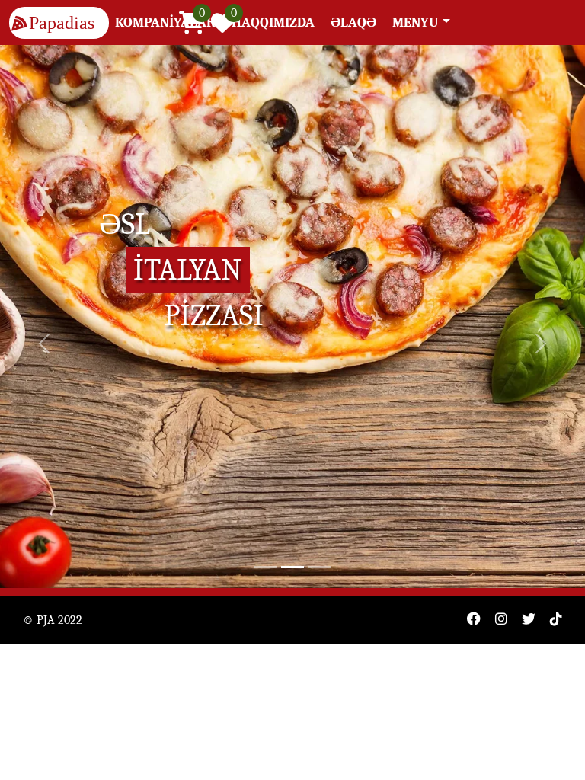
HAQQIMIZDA (273, 22)
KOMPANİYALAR (165, 22)
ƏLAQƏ (353, 22)
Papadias (61, 23)
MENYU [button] (415, 22)
